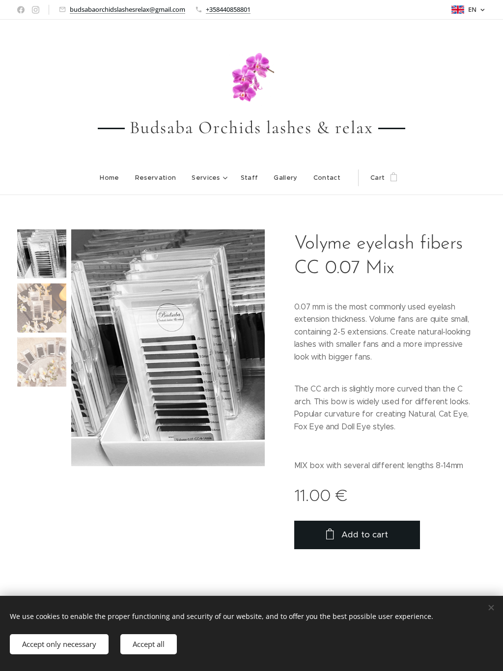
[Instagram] (35, 9)
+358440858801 (228, 9)
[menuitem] (113, 178)
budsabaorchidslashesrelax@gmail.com (127, 9)
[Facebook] (21, 9)
